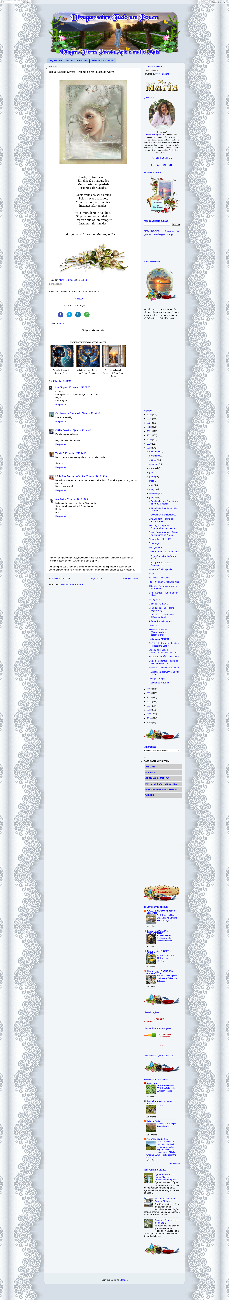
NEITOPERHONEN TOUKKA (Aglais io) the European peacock (167, 1088)
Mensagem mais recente (59, 578)
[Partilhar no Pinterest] (60, 284)
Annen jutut (152, 1083)
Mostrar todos (175, 1164)
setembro (154, 464)
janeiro (152, 497)
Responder (60, 404)
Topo (224, 1295)
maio (152, 481)
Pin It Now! (78, 298)
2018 (149, 448)
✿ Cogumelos (155, 547)
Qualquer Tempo (157, 678)
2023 (149, 427)
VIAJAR (149, 795)
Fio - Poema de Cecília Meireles (164, 582)
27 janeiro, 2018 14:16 (75, 453)
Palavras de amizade (159, 682)
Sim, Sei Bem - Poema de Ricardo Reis (161, 520)
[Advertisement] (162, 366)
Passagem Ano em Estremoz (162, 514)
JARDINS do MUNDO (157, 778)
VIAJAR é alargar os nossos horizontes (160, 912)
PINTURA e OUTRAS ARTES (161, 784)
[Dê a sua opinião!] (52, 284)
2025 (149, 418)
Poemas (60, 323)
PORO (160, 1105)
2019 (149, 444)
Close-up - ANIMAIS (158, 604)
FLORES (150, 772)
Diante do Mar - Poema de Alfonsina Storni (161, 615)
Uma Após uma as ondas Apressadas (161, 563)
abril (151, 485)
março (152, 489)
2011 (149, 714)
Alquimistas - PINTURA (160, 539)
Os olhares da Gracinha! (67, 413)
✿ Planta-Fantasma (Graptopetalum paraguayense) (158, 632)
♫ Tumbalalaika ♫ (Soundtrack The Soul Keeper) (163, 502)
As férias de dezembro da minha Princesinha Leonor (164, 644)
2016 (149, 693)
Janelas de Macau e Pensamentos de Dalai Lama (163, 651)
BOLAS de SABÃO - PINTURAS (164, 656)
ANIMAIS (150, 766)
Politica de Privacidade (76, 60)
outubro (153, 460)
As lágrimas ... (155, 599)
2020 (149, 439)
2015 (149, 697)
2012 (149, 710)
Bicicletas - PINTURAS (160, 577)
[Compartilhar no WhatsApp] (87, 314)
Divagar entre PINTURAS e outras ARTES (159, 972)
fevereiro (153, 493)
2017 (149, 689)
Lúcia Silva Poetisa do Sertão (70, 476)
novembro (154, 455)
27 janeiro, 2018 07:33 (79, 387)
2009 (149, 722)
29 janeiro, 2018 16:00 (77, 499)
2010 (149, 718)
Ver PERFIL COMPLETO (162, 158)
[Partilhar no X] (55, 284)
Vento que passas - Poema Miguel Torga (161, 609)
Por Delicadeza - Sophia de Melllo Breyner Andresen (164, 938)
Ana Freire (60, 499)
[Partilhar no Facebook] (57, 284)
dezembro (154, 451)
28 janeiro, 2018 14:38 (96, 476)
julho (152, 472)
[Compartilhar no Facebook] (60, 314)
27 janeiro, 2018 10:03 (82, 430)
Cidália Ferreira (63, 430)
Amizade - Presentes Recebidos (164, 667)
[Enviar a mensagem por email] (50, 284)
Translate (164, 74)
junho (152, 476)
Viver (151, 573)
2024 (149, 423)
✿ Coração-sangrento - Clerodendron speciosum (162, 526)
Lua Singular (61, 387)
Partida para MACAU (159, 639)
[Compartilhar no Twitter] (69, 314)
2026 (149, 414)
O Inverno (153, 625)
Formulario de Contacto (103, 60)
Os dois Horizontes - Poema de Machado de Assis (163, 662)
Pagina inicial (55, 60)
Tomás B (59, 453)
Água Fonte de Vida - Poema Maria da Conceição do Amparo (165, 1177)
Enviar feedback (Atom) (72, 584)
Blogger (123, 1280)
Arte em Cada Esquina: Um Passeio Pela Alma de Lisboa (167, 978)
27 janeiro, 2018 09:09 (91, 413)
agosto (152, 468)
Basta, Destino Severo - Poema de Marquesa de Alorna (164, 533)
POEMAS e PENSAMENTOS (161, 789)
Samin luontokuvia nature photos (159, 1102)
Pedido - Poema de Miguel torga (164, 551)
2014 (149, 701)
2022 (149, 431)
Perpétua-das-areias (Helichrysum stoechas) (165, 958)
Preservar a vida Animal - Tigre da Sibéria (166, 1199)
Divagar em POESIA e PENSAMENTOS (157, 932)
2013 (149, 705)
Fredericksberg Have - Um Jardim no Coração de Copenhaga (167, 918)
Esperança (154, 543)
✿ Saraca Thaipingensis (160, 569)
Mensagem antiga (130, 578)
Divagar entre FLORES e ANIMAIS (158, 952)
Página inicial (96, 578)
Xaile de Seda (153, 1121)
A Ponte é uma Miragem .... (161, 621)
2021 (149, 435)
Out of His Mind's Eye (157, 1139)
